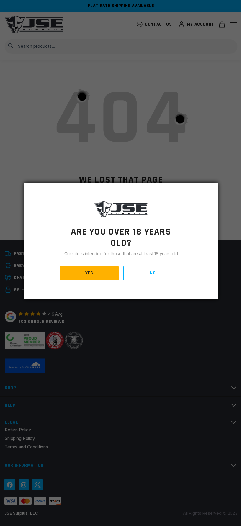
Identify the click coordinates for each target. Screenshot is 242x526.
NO (153, 273)
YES (89, 273)
